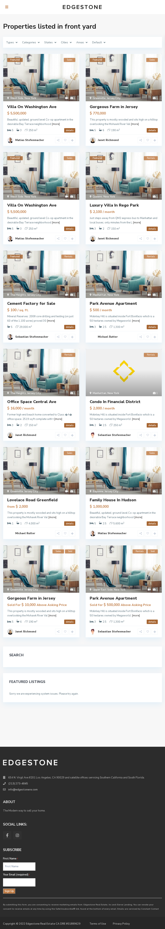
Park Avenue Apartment (113, 303)
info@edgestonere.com (23, 789)
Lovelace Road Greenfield (32, 500)
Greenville (99, 98)
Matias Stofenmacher (29, 140)
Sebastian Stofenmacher (31, 337)
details (70, 130)
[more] (56, 124)
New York (30, 98)
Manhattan (99, 295)
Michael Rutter (108, 337)
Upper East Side (103, 590)
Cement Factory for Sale (31, 303)
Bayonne (98, 491)
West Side (16, 98)
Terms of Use (97, 924)
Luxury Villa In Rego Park (114, 205)
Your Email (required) (16, 874)
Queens (97, 197)
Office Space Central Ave (31, 401)
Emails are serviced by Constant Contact (138, 909)
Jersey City (114, 98)
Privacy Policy (121, 924)
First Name (10, 858)
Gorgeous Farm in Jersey (114, 106)
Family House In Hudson (113, 500)
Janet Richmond (108, 140)
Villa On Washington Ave (32, 106)
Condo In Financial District (115, 401)
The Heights (18, 295)
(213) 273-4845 (18, 783)
